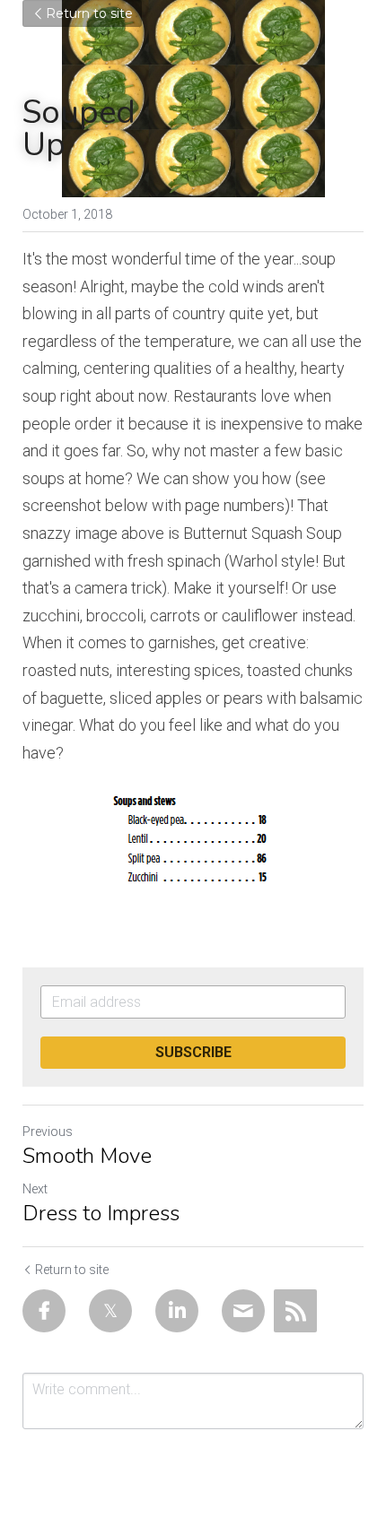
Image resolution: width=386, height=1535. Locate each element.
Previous (47, 1131)
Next (35, 1189)
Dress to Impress (101, 1213)
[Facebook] (44, 1310)
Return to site (89, 13)
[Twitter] (110, 1310)
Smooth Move (87, 1155)
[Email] (243, 1310)
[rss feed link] (295, 1310)
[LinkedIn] (176, 1310)
